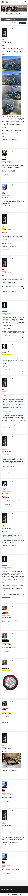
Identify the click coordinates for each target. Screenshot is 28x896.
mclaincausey (5, 351)
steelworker (5, 708)
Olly (3, 39)
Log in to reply (22, 23)
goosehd (4, 309)
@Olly (3, 496)
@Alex (20, 48)
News (5, 22)
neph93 (4, 157)
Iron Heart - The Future (14, 14)
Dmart (3, 192)
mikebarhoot (5, 612)
